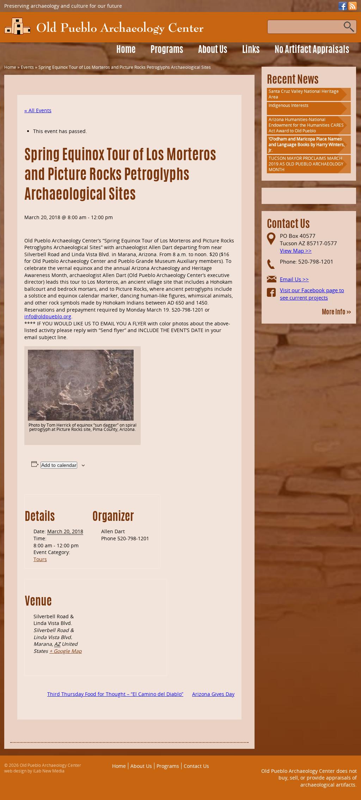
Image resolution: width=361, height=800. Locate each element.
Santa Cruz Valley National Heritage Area (304, 94)
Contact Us (196, 766)
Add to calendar (59, 465)
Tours (40, 559)
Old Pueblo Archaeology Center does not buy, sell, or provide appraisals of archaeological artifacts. (309, 778)
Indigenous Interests (288, 105)
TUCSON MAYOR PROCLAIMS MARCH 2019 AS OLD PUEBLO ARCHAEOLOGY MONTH (306, 164)
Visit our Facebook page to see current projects (312, 294)
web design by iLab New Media (34, 771)
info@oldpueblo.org (47, 316)
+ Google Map (65, 651)
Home (126, 50)
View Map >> (296, 250)
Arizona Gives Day (213, 694)
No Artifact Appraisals (312, 50)
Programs (167, 50)
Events (27, 67)
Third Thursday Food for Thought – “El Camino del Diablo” (115, 694)
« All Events (37, 110)
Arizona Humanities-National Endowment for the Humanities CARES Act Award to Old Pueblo (306, 125)
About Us (212, 50)
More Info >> (336, 312)
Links (251, 50)
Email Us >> (294, 279)
